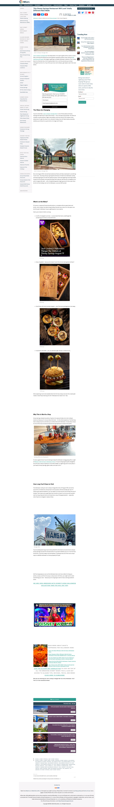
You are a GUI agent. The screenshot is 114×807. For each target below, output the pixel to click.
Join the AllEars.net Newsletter (47, 668)
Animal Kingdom (24, 76)
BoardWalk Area (24, 92)
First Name (80, 92)
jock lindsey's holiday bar (66, 767)
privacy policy (77, 790)
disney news (47, 760)
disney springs (55, 760)
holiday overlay (39, 765)
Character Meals (24, 63)
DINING (22, 8)
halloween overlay (53, 763)
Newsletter (81, 5)
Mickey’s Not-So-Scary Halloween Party (45, 461)
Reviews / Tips (73, 5)
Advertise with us (36, 790)
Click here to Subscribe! (55, 675)
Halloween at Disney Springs (43, 761)
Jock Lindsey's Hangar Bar (61, 765)
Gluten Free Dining (24, 109)
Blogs (66, 5)
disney (41, 760)
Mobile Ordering (24, 18)
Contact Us (57, 785)
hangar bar (72, 764)
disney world (64, 760)
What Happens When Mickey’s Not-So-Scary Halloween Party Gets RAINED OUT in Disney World (62, 655)
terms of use (87, 790)
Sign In (89, 5)
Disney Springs (23, 87)
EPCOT (21, 82)
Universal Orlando (58, 5)
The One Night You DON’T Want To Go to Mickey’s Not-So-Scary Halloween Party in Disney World (61, 658)
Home (20, 5)
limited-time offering (41, 768)
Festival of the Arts (24, 164)
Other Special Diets (24, 118)
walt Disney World (55, 769)
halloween (71, 760)
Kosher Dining (23, 111)
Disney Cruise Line (47, 5)
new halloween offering (55, 768)
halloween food (56, 761)
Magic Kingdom (24, 85)
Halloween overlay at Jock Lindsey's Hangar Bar (54, 764)
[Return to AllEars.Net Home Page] (28, 3)
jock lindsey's (49, 765)
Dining (37, 760)
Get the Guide (54, 106)
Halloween (35, 18)
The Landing (65, 768)
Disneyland (37, 5)
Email (79, 96)
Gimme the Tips (82, 102)
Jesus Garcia (67, 14)
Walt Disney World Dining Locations (24, 14)
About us (28, 790)
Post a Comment (55, 699)
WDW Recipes (24, 190)
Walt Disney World (28, 5)
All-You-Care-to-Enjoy (25, 89)
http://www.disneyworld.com (65, 801)
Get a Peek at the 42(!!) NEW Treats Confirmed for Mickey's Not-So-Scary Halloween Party (61, 665)
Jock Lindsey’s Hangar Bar (40, 55)
